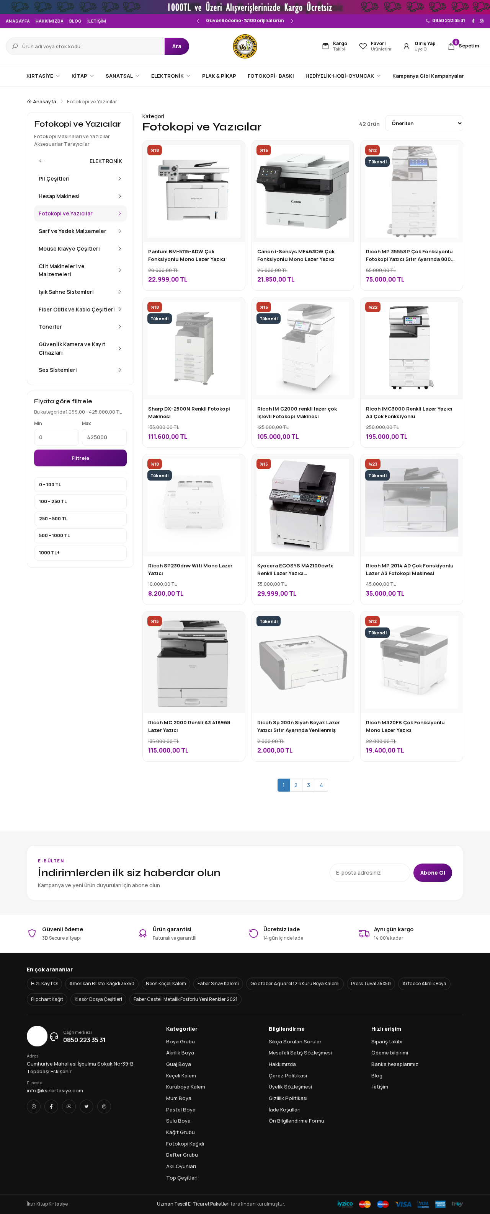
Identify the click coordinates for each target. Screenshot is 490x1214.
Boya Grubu (180, 1041)
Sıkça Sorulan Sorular (295, 1041)
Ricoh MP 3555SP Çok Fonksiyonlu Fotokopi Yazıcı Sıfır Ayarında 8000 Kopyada (410, 255)
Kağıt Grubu (180, 1132)
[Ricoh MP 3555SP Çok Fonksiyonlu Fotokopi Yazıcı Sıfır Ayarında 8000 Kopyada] (451, 152)
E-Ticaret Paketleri (209, 1204)
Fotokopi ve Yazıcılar (66, 213)
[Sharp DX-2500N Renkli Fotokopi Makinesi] (233, 309)
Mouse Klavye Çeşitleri (69, 248)
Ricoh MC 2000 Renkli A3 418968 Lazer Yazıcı (189, 726)
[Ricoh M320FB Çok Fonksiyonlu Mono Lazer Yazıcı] (451, 623)
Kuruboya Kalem (185, 1086)
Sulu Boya (178, 1120)
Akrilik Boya (180, 1052)
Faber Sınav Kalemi (218, 983)
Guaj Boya (178, 1064)
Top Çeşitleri (182, 1177)
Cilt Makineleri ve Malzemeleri (62, 270)
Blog (75, 21)
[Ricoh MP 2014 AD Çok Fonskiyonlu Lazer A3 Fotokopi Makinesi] (451, 465)
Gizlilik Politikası (288, 1098)
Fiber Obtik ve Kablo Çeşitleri (77, 309)
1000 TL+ (49, 552)
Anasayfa (18, 21)
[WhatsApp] (34, 1106)
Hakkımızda (50, 21)
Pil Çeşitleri (54, 178)
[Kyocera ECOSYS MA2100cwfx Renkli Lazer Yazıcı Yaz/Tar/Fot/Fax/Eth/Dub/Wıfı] (342, 465)
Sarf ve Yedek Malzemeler (72, 231)
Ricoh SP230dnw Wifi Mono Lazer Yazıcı (190, 569)
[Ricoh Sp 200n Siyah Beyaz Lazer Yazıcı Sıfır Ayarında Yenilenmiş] (342, 623)
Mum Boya (178, 1098)
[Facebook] (473, 21)
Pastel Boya (181, 1109)
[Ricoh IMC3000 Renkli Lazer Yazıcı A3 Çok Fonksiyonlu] (451, 309)
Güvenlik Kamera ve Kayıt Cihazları (72, 348)
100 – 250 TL (53, 501)
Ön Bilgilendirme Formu (296, 1120)
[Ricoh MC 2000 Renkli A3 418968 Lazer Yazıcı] (233, 623)
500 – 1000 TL (54, 535)
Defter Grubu (182, 1154)
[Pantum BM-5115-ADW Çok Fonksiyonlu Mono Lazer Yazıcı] (233, 152)
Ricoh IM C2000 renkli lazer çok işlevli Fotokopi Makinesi (297, 412)
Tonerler (50, 326)
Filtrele (80, 458)
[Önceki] (198, 21)
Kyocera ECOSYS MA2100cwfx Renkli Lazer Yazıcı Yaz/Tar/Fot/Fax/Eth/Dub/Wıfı (295, 569)
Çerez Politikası (288, 1075)
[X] (86, 1106)
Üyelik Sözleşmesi (290, 1086)
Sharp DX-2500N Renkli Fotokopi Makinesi (189, 412)
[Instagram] (481, 21)
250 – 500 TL (53, 518)
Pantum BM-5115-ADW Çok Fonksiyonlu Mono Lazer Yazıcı (186, 255)
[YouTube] (69, 1106)
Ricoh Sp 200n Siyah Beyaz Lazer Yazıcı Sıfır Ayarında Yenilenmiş (298, 726)
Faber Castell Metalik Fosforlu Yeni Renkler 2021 (185, 999)
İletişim (96, 21)
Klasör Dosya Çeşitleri (98, 999)
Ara (176, 46)
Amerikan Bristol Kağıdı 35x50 (101, 983)
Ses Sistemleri (58, 369)
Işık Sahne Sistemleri (66, 291)
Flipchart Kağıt (47, 999)
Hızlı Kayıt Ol (44, 983)
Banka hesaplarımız (394, 1064)
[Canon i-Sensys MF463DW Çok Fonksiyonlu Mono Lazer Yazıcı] (342, 152)
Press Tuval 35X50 (371, 983)
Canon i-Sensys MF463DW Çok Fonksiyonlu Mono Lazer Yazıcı (296, 255)
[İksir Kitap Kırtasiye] (245, 46)
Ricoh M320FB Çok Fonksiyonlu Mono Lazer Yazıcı (405, 726)
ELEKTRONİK (106, 161)
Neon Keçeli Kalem (166, 983)
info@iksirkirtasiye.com (55, 1090)
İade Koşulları (285, 1109)
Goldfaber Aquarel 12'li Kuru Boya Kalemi (295, 983)
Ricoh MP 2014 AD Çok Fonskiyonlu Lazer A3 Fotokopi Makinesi (410, 569)
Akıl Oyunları (181, 1166)
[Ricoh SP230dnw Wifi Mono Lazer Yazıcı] (233, 465)
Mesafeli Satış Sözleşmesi (300, 1052)
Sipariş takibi (386, 1041)
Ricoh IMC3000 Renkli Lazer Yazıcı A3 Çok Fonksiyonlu (409, 412)
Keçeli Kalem (181, 1075)
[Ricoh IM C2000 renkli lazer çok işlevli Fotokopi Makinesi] (342, 309)
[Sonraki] (291, 21)
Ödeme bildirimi (389, 1052)
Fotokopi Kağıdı (185, 1143)
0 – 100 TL (50, 484)
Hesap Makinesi (59, 196)
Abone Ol (432, 872)
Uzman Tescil (172, 1204)
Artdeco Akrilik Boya (424, 983)
